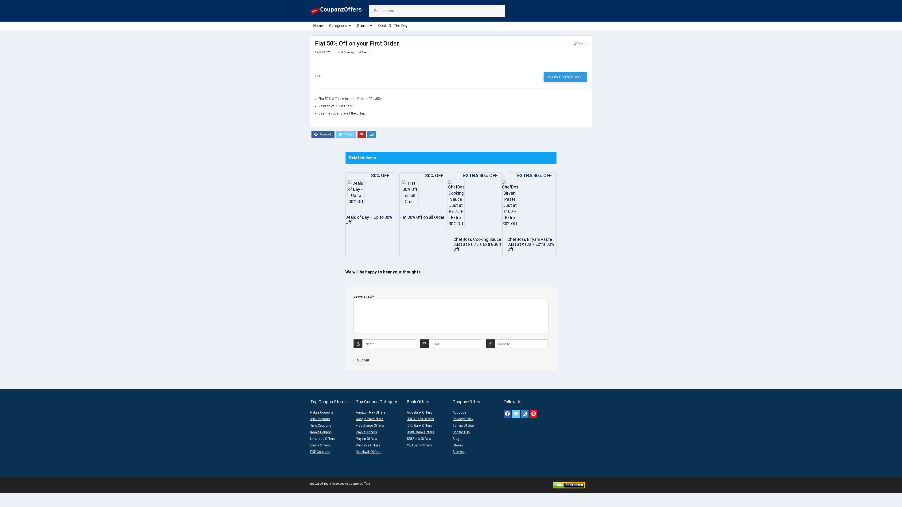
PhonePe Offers (368, 445)
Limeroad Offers (322, 439)
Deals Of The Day (393, 25)
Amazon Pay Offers (371, 412)
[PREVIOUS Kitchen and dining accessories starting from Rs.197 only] (4, 495)
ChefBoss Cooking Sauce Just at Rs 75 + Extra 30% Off (477, 244)
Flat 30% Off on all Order (422, 217)
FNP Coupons (320, 452)
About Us (460, 412)
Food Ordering (345, 52)
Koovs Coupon (321, 432)
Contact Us (461, 432)
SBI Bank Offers (419, 439)
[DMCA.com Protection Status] (569, 483)
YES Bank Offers (419, 445)
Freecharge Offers (370, 425)
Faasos (366, 52)
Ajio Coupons (320, 419)
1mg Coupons (320, 425)
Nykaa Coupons (322, 412)
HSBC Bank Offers (420, 432)
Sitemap (459, 452)
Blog (456, 439)
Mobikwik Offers (368, 452)
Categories (338, 25)
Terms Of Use (463, 425)
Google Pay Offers (369, 419)
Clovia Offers (320, 445)
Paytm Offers (366, 439)
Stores (362, 25)
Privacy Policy (463, 419)
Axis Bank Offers (419, 412)
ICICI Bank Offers (419, 425)
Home (318, 25)
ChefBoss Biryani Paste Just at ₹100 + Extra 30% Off (530, 244)
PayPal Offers (366, 432)
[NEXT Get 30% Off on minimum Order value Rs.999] (897, 495)
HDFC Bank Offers (420, 419)
